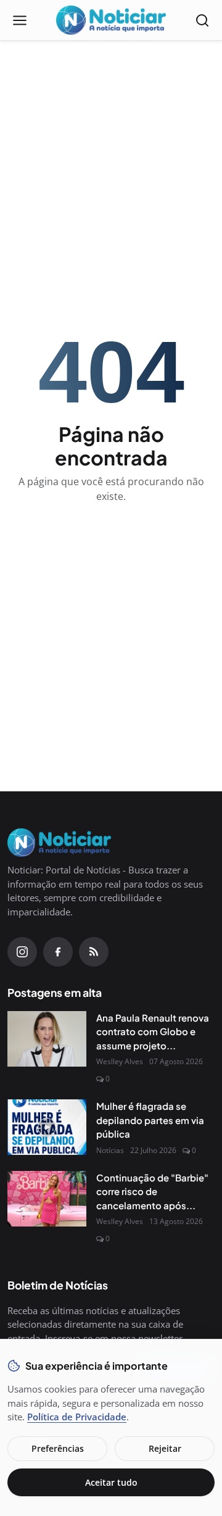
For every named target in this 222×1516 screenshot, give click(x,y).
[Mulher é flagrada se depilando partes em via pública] (46, 1127)
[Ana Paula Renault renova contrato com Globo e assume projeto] (46, 1039)
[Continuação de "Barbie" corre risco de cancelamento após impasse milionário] (46, 1199)
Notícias (110, 1150)
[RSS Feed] (94, 952)
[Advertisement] (111, 139)
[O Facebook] (58, 952)
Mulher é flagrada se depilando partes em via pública (150, 1119)
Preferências (57, 1448)
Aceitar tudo (111, 1482)
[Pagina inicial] (111, 20)
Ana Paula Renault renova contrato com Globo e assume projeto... (152, 1031)
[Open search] (202, 20)
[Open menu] (20, 20)
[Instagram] (22, 952)
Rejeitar (165, 1448)
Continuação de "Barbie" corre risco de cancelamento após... (152, 1191)
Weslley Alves (119, 1061)
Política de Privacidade (76, 1416)
